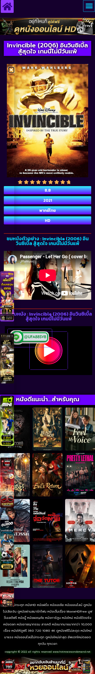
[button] (89, 6)
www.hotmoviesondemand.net (71, 652)
